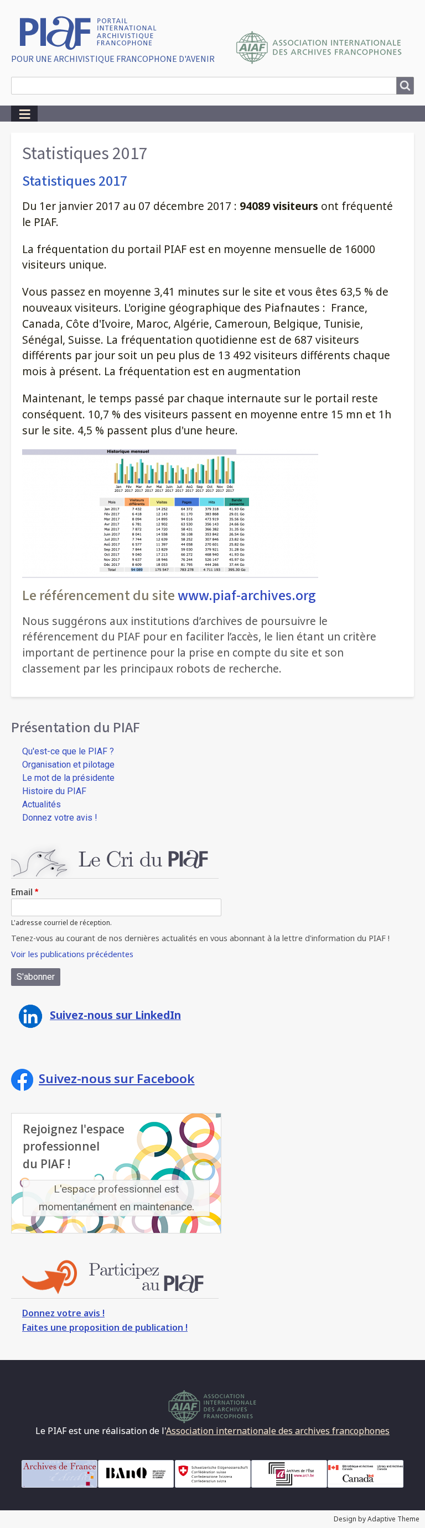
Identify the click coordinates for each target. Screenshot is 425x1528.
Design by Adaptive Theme (376, 1519)
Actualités (41, 804)
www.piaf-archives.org (247, 595)
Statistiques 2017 (74, 181)
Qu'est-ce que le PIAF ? (68, 751)
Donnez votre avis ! (59, 817)
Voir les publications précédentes (72, 954)
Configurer (414, 6)
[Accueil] (92, 31)
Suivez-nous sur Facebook (117, 1078)
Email (22, 892)
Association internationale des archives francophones (278, 1431)
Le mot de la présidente (68, 778)
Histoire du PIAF (54, 791)
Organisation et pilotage (68, 764)
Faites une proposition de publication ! (105, 1327)
